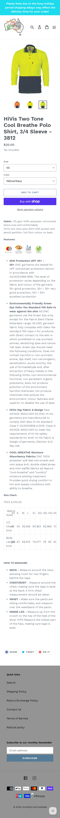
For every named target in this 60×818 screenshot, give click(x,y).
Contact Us (14, 709)
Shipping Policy (16, 691)
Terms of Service (17, 718)
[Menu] (54, 27)
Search (11, 682)
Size (6, 161)
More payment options (30, 209)
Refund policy (15, 727)
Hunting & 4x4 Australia (34, 807)
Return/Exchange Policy (22, 700)
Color (7, 174)
